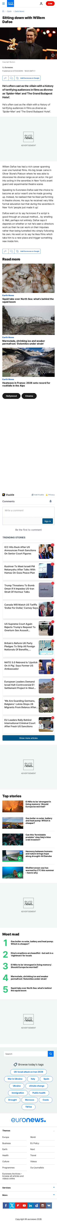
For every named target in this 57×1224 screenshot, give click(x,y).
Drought (12, 1100)
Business (6, 1143)
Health (5, 1155)
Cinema (29, 395)
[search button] (51, 1054)
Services (6, 1187)
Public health (38, 1093)
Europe (5, 1137)
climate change (36, 1086)
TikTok (28, 1107)
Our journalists (37, 1167)
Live (50, 3)
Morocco (29, 1100)
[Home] (3, 11)
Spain (46, 1079)
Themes (6, 1130)
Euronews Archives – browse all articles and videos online (13, 1176)
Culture (5, 1161)
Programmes (8, 1167)
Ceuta (46, 1100)
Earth (9, 11)
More (4, 1195)
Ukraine (17, 1086)
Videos (33, 1161)
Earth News (19, 11)
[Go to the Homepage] (10, 3)
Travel (33, 1155)
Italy (33, 1079)
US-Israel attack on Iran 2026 (28, 1072)
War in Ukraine (15, 1079)
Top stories (11, 796)
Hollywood (11, 395)
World (33, 1137)
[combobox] (29, 1054)
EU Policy (34, 1143)
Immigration (18, 1093)
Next (32, 1149)
